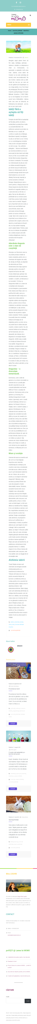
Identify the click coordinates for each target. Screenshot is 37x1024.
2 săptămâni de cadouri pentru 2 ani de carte (19, 957)
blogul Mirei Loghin (22, 896)
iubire (10, 624)
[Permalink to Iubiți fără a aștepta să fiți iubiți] (18, 52)
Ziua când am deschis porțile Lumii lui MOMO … (19, 971)
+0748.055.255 (19, 9)
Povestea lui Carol (14, 689)
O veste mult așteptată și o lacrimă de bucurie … (17, 753)
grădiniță (12, 708)
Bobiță (12, 841)
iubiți (13, 624)
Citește (12, 723)
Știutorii (26, 57)
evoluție (21, 622)
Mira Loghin (13, 749)
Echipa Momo (25, 817)
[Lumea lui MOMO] (18, 17)
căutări (12, 622)
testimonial (22, 711)
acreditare (13, 773)
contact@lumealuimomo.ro (19, 6)
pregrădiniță (16, 711)
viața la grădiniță (18, 844)
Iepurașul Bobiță (13, 820)
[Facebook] (16, 2)
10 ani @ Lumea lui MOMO (17, 779)
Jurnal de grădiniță (17, 30)
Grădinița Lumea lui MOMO (15, 776)
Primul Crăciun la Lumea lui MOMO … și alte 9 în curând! (19, 966)
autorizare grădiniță (21, 773)
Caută (7, 996)
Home (9, 30)
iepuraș (16, 841)
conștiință (16, 622)
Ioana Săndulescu (15, 686)
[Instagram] (20, 2)
